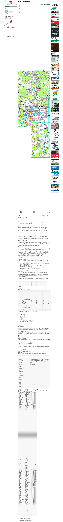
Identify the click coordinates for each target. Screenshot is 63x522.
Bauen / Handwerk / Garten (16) (9, 11)
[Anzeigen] (11, 21)
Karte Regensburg (24, 1)
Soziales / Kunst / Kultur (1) (8, 17)
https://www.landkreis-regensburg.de (23, 217)
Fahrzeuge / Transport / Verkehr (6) (9, 13)
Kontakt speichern (46, 214)
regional (11, 6)
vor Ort (6, 6)
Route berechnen (36, 109)
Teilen (44, 216)
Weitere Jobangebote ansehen (9, 38)
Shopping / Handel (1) (8, 15)
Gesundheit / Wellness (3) (8, 12)
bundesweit (15, 6)
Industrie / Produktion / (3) (8, 18)
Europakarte (42, 4)
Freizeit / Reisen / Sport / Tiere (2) (9, 16)
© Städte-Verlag (48, 212)
